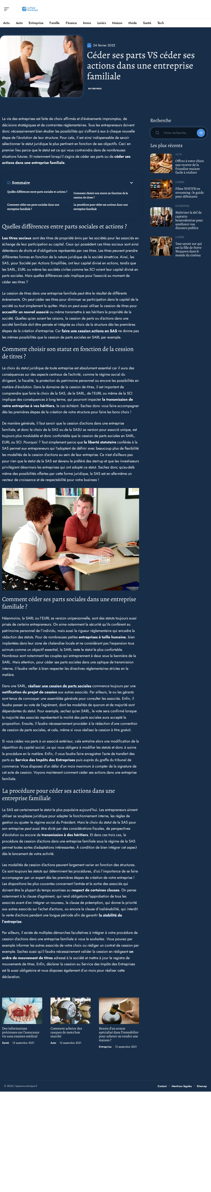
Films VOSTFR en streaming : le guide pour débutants (189, 192)
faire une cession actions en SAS (89, 331)
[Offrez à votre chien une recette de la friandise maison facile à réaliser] (161, 163)
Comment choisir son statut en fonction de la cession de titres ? (101, 195)
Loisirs (179, 182)
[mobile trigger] (7, 9)
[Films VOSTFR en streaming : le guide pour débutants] (161, 189)
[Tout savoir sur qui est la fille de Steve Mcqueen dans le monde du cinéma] (161, 246)
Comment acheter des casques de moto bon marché (66, 1032)
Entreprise (95, 88)
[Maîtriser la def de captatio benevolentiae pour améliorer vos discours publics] (161, 217)
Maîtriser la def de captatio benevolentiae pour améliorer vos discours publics (189, 220)
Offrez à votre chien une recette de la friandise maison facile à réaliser (189, 167)
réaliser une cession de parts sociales (59, 686)
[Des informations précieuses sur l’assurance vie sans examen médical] (22, 1011)
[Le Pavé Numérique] (29, 9)
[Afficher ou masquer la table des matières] (82, 182)
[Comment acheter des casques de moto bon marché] (70, 1011)
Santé (5, 1043)
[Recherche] (204, 9)
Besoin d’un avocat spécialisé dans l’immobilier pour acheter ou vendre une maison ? (119, 1034)
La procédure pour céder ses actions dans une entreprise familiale (101, 207)
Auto (53, 1043)
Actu (178, 154)
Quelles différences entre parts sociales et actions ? (37, 192)
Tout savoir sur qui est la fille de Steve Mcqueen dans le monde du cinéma (188, 249)
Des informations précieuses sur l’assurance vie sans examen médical (20, 1032)
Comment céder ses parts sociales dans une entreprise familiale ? (33, 207)
